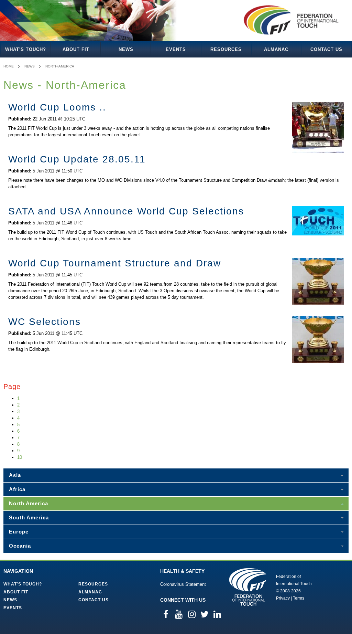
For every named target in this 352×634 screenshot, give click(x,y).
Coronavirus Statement (183, 584)
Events (176, 49)
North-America (59, 66)
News (126, 49)
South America (29, 517)
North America (28, 503)
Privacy (283, 598)
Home (8, 66)
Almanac (276, 49)
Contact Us (326, 49)
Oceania (20, 546)
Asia (15, 475)
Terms (298, 598)
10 (19, 457)
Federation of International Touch (247, 587)
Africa (17, 489)
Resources (226, 49)
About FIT (76, 49)
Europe (19, 532)
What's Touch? (25, 49)
